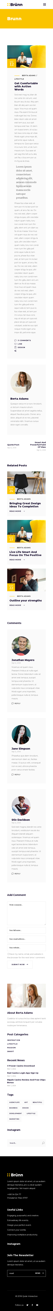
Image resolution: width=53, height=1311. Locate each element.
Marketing (14, 1119)
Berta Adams (29, 75)
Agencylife (14, 1102)
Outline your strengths (26, 600)
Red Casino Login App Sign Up (22, 1073)
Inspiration (13, 1040)
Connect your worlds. (16, 1230)
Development (15, 1113)
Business (13, 1108)
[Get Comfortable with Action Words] (26, 382)
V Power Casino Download (21, 1066)
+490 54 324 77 (14, 1194)
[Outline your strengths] (26, 580)
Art (26, 1102)
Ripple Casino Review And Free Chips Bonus (26, 1081)
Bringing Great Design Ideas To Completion (25, 505)
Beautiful (37, 1102)
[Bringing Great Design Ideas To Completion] (26, 482)
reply (17, 703)
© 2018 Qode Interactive (26, 1296)
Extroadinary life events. (18, 1220)
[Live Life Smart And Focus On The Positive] (26, 531)
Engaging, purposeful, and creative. (23, 1215)
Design (21, 347)
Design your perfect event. (19, 1225)
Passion (11, 1048)
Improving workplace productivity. (22, 1235)
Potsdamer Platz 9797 (17, 1198)
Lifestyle (19, 79)
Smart (10, 1051)
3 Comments (24, 340)
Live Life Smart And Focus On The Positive (25, 553)
